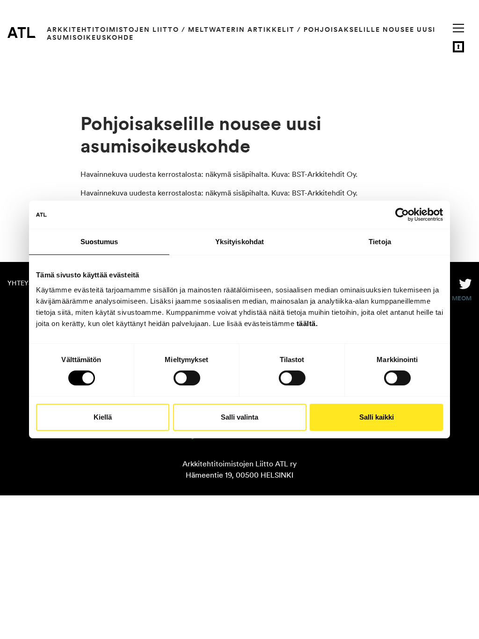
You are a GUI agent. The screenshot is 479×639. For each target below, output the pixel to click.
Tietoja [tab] (380, 242)
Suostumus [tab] (99, 242)
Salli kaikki (376, 417)
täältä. (307, 323)
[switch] (187, 377)
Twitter (465, 283)
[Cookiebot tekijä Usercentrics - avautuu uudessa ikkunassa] (402, 215)
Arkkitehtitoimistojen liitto (113, 29)
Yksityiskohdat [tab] (239, 242)
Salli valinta (239, 417)
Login (458, 46)
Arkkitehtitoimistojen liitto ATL (21, 32)
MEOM (462, 298)
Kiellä (103, 417)
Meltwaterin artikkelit (241, 29)
